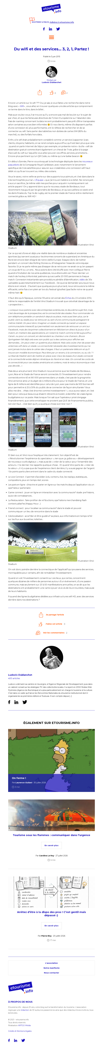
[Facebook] (44, 28)
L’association (51, 963)
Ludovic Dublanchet (20, 675)
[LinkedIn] (50, 28)
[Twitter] (58, 28)
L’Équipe (39, 180)
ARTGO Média (24, 1025)
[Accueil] (51, 5)
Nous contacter (51, 973)
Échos (68, 298)
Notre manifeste (52, 968)
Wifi (22, 106)
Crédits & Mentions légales (20, 1031)
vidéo (82, 279)
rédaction (25, 1010)
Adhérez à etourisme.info (62, 22)
